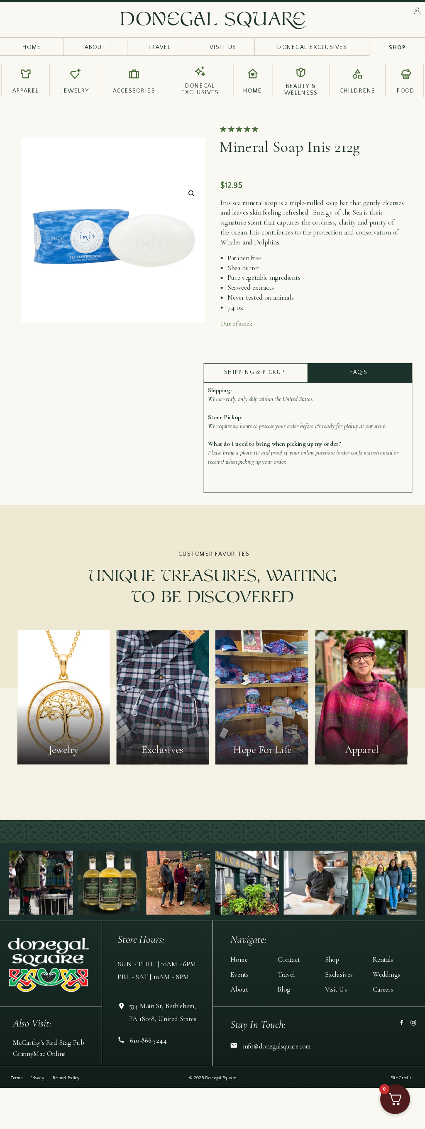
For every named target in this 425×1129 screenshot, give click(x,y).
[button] (191, 193)
